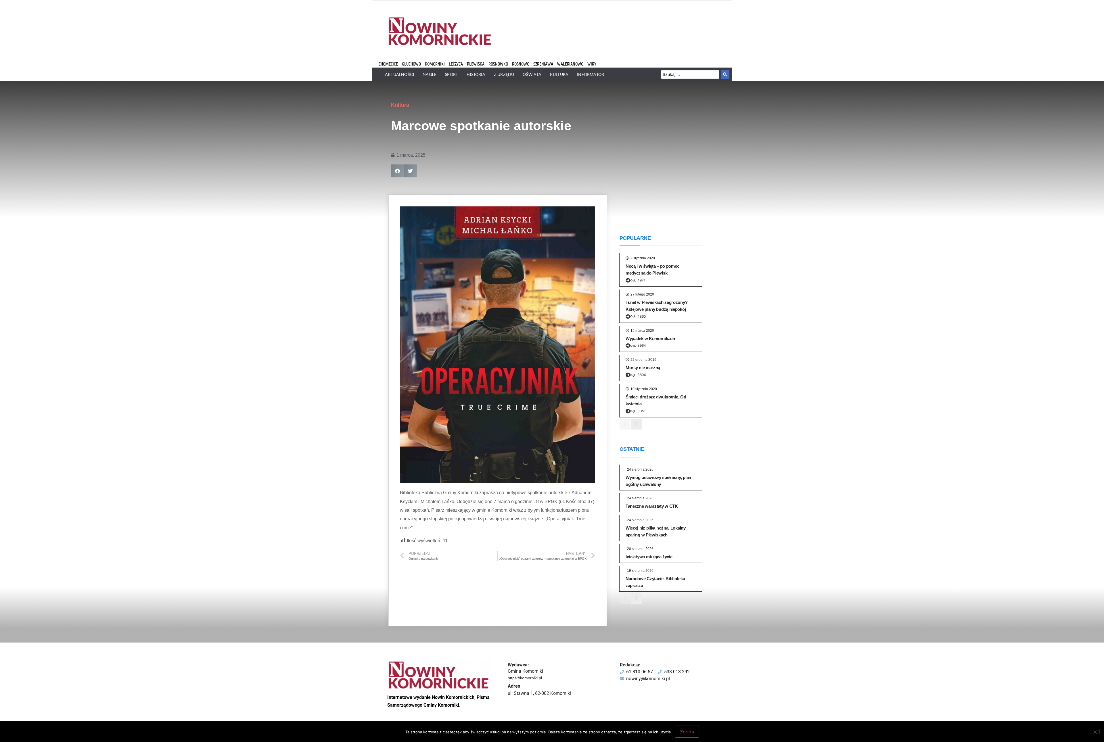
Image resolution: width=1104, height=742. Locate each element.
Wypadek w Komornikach (650, 338)
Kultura (400, 105)
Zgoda (687, 732)
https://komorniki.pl (525, 678)
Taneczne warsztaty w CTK (652, 506)
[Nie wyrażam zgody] (1095, 731)
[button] (397, 170)
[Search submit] (725, 74)
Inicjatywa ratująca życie (649, 556)
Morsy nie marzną (643, 367)
